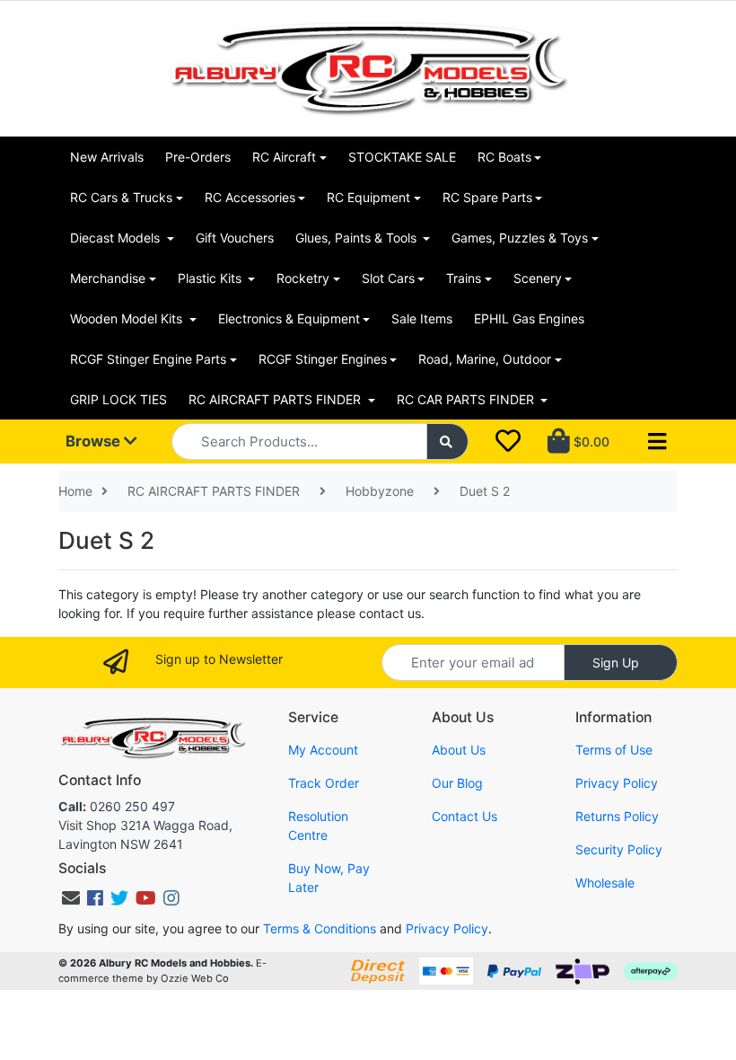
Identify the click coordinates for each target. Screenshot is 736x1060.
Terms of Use (614, 749)
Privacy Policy (616, 783)
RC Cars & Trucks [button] (121, 197)
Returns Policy (617, 816)
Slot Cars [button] (388, 278)
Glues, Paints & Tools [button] (357, 237)
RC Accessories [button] (250, 197)
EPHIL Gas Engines (529, 318)
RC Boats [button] (504, 156)
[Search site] (447, 441)
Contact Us (464, 816)
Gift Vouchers (235, 237)
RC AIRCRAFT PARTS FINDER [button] (276, 399)
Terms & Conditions (319, 928)
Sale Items (421, 318)
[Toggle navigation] (657, 442)
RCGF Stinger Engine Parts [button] (148, 359)
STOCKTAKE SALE (402, 156)
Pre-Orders (198, 156)
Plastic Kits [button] (211, 278)
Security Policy (618, 849)
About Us (459, 749)
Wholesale (605, 882)
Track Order (323, 783)
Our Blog (457, 783)
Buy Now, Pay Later (329, 878)
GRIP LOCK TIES (118, 399)
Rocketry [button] (302, 278)
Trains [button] (463, 278)
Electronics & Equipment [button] (289, 318)
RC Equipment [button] (368, 197)
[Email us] (71, 898)
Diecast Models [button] (116, 237)
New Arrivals (107, 156)
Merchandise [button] (107, 278)
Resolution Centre (318, 825)
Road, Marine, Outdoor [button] (484, 359)
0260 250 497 (116, 806)
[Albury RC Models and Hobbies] (368, 67)
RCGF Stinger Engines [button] (322, 359)
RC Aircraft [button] (284, 156)
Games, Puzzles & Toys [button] (519, 237)
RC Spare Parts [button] (487, 197)
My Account (323, 749)
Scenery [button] (537, 278)
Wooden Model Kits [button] (128, 318)
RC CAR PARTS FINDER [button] (467, 399)
